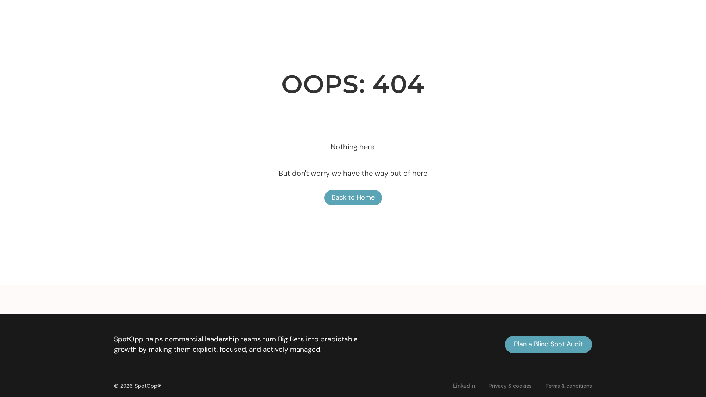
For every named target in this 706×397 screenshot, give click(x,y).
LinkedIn (464, 386)
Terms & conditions (568, 386)
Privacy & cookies (510, 386)
